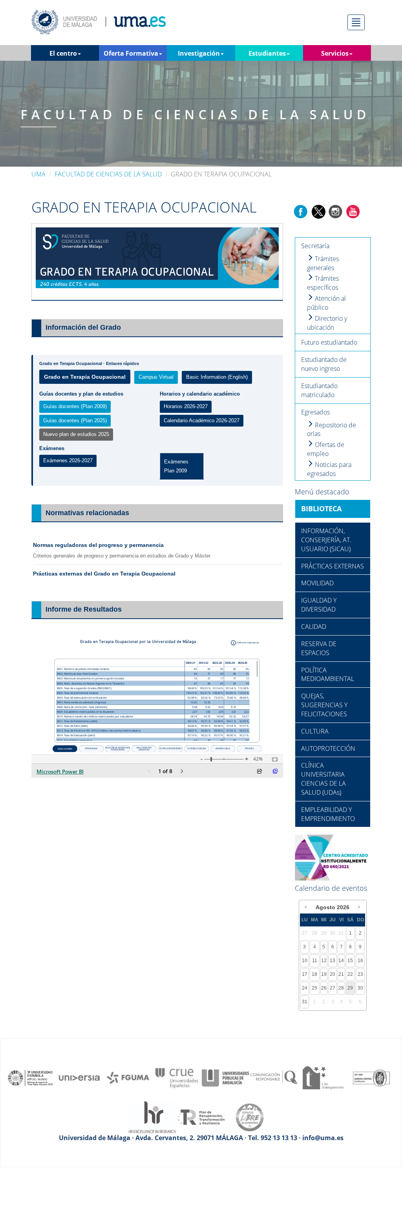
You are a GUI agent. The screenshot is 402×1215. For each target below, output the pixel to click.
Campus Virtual (156, 377)
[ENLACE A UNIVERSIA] (79, 1077)
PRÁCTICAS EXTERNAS (332, 566)
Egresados (315, 412)
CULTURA (315, 731)
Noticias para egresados (329, 469)
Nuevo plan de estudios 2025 (76, 434)
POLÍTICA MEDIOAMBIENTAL (327, 674)
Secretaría (315, 246)
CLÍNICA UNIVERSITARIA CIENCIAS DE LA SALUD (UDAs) (323, 779)
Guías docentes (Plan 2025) (75, 420)
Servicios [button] (335, 53)
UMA (38, 174)
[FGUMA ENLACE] (128, 1077)
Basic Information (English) (217, 377)
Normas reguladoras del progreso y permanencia (98, 545)
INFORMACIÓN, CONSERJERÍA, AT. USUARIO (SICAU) (326, 540)
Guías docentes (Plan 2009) (75, 406)
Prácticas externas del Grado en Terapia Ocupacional (104, 573)
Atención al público (326, 303)
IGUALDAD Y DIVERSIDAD (318, 605)
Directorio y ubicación (327, 323)
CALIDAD (313, 626)
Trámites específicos (323, 283)
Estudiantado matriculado (319, 390)
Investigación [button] (199, 53)
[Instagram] (336, 211)
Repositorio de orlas (331, 429)
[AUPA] (225, 1077)
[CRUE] (176, 1077)
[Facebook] (301, 211)
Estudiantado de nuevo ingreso (324, 364)
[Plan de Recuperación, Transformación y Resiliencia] (201, 1116)
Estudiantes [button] (267, 53)
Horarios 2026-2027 (186, 406)
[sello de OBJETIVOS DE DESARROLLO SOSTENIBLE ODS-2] (30, 1077)
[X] (318, 211)
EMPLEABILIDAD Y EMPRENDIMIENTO (328, 814)
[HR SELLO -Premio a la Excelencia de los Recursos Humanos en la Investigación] (152, 1116)
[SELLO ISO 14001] (371, 1077)
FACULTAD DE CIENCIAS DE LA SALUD (108, 174)
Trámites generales (323, 263)
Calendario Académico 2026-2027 (201, 420)
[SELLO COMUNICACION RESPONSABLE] (274, 1077)
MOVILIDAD (317, 583)
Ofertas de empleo (325, 449)
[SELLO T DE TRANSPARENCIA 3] (322, 1077)
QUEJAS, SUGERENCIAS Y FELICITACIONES (324, 705)
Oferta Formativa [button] (131, 53)
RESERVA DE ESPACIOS (318, 648)
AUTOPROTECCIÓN (328, 748)
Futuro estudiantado (329, 342)
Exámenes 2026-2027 (68, 460)
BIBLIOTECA (321, 508)
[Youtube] (353, 211)
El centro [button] (63, 53)
